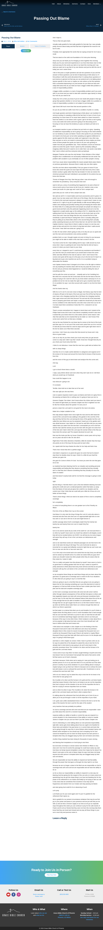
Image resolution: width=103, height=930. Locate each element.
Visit (53, 4)
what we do (40, 915)
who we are (43, 913)
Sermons (75, 4)
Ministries (66, 4)
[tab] (8, 46)
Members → (97, 4)
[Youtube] (8, 895)
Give (89, 4)
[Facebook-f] (14, 895)
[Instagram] (19, 895)
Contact (82, 4)
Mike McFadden (19, 41)
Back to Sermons (9, 12)
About (59, 4)
